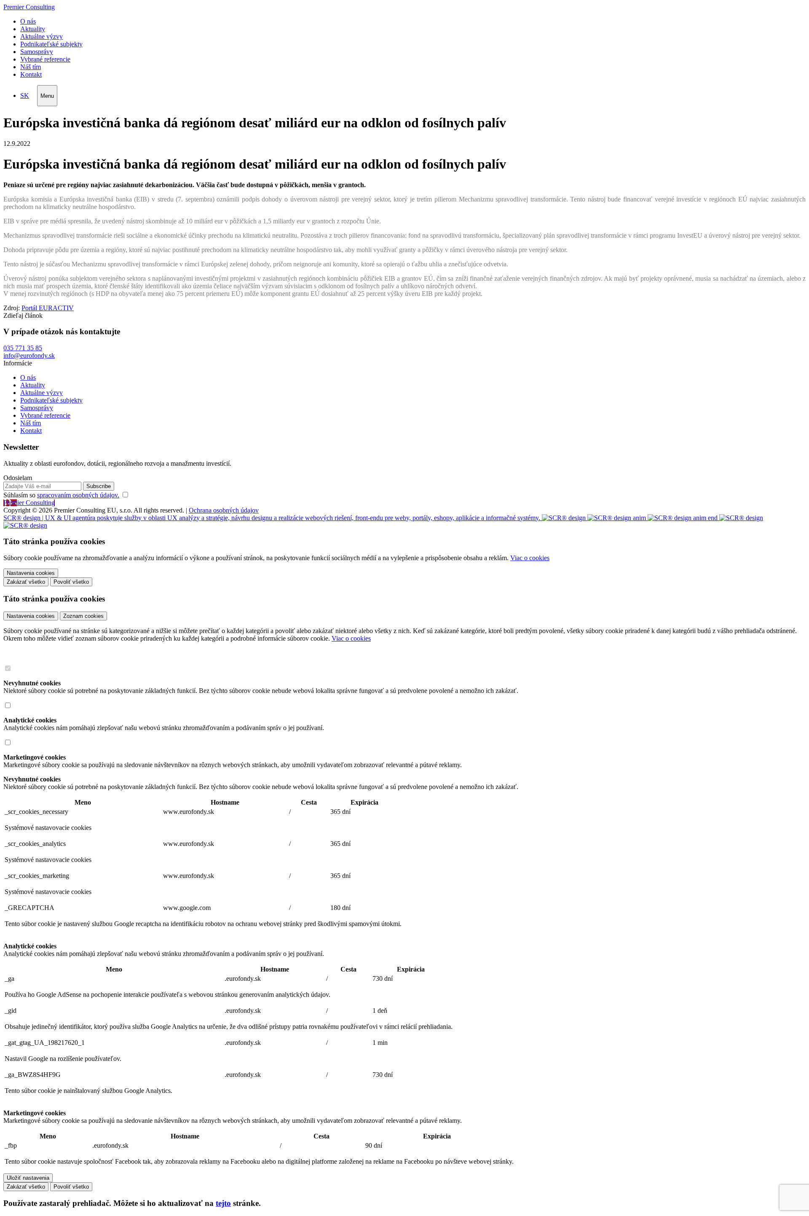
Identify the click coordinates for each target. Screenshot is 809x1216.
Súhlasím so (61, 495)
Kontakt (31, 74)
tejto (223, 1203)
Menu (47, 96)
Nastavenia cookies (31, 616)
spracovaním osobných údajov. (78, 495)
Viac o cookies (529, 557)
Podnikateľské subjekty (51, 44)
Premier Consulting (29, 7)
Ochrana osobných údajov (224, 510)
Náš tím (30, 66)
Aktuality (32, 28)
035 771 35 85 (22, 348)
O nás (28, 21)
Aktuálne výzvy (41, 36)
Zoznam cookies (83, 616)
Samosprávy (36, 51)
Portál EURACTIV (47, 307)
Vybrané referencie (45, 59)
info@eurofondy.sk (29, 355)
